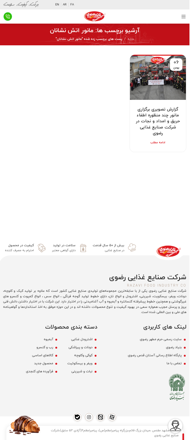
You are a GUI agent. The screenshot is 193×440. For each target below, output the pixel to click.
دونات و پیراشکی (80, 347)
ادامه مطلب (157, 142)
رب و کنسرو (44, 347)
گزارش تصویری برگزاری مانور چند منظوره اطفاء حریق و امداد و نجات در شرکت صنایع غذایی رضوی (158, 121)
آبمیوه (48, 339)
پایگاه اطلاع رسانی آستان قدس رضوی (155, 355)
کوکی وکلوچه (83, 355)
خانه (131, 39)
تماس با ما (174, 363)
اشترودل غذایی (81, 339)
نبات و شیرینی (81, 371)
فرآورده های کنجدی (39, 371)
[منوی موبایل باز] (183, 16)
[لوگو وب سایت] (95, 16)
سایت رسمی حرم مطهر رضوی (161, 339)
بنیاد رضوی (174, 347)
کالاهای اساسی (42, 355)
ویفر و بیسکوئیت (79, 363)
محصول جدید (43, 363)
